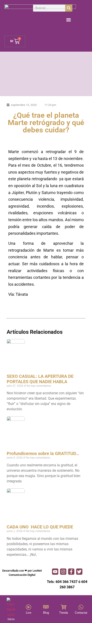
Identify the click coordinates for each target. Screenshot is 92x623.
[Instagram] (63, 571)
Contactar (81, 612)
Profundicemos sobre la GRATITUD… (43, 453)
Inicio (11, 619)
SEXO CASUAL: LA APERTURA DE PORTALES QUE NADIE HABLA (40, 379)
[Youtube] (55, 571)
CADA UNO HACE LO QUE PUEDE (40, 527)
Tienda (63, 612)
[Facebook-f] (71, 571)
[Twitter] (79, 571)
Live (28, 612)
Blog (46, 612)
